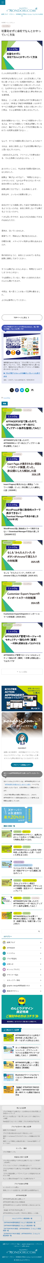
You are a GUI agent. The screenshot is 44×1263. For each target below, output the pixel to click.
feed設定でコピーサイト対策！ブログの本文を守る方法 (21, 1121)
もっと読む (23, 672)
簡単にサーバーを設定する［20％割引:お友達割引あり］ (21, 1190)
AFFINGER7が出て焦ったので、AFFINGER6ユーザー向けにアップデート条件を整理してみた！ (22, 443)
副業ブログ (6, 1244)
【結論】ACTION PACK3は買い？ (14, 1210)
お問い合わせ (25, 1246)
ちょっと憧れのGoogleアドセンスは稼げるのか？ (19, 1178)
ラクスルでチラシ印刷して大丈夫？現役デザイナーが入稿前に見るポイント (27, 870)
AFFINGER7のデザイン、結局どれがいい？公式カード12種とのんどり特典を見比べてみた (27, 837)
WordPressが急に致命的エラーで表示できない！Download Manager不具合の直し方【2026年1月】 (21, 531)
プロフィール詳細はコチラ (22, 765)
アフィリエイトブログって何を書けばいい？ (17, 1165)
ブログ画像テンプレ (9, 1152)
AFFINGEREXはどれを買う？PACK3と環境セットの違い (21, 1213)
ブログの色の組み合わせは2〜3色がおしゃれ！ (18, 1133)
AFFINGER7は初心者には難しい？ (14, 1199)
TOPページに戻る (20, 317)
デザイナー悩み (15, 1244)
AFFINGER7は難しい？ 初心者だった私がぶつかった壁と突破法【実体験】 (27, 1065)
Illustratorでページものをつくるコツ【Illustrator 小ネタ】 (27, 1077)
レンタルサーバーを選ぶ (11, 1187)
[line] (27, 390)
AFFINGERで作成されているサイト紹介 (17, 784)
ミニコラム (6, 397)
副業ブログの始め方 (9, 1130)
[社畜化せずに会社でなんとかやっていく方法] (22, 390)
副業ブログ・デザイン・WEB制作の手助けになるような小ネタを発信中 (22, 1257)
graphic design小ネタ (28, 1244)
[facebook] (17, 390)
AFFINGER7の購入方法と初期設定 (14, 1202)
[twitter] (12, 390)
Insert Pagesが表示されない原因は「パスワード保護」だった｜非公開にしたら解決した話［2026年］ (22, 487)
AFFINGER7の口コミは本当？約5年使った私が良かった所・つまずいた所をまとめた (27, 852)
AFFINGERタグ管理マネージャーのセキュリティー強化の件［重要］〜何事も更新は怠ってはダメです (22, 658)
